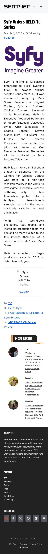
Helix (11, 308)
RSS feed (13, 544)
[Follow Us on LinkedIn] (36, 518)
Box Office (9, 496)
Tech (6, 485)
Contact (23, 544)
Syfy (19, 308)
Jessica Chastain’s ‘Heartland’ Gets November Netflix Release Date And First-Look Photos (34, 411)
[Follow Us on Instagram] (28, 518)
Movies (7, 481)
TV (10, 303)
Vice (6, 488)
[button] (34, 7)
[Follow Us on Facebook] (13, 518)
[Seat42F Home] (6, 518)
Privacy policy (36, 544)
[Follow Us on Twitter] (20, 518)
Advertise (24, 547)
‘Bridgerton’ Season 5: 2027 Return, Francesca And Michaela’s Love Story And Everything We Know (34, 362)
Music (7, 492)
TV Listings (9, 499)
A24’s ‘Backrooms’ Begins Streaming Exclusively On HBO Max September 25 (34, 388)
